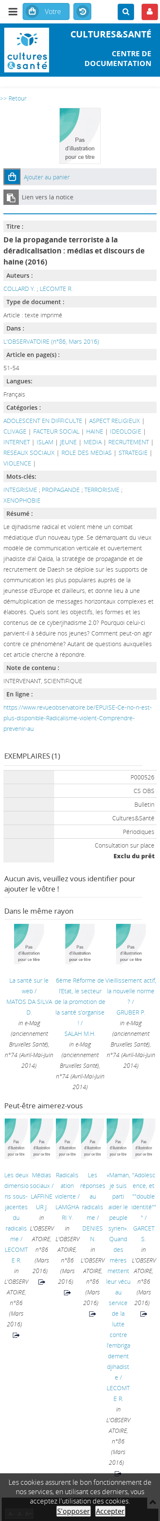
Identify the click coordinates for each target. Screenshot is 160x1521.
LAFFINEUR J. (41, 1201)
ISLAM (45, 442)
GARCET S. (143, 1233)
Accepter (110, 1511)
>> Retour (13, 98)
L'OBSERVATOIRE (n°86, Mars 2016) (51, 341)
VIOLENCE (17, 463)
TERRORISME (102, 490)
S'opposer (73, 1511)
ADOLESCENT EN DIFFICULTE (42, 421)
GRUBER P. (130, 1012)
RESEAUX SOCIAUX (29, 453)
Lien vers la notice (47, 197)
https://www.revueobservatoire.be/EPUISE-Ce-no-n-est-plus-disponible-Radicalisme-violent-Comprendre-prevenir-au (77, 718)
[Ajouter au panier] (11, 177)
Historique (82, 11)
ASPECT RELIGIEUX (114, 421)
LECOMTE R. (56, 289)
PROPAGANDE (61, 490)
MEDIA (93, 442)
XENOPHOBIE (22, 500)
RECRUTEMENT (128, 442)
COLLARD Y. (19, 289)
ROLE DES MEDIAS (86, 453)
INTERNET (16, 442)
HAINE (94, 431)
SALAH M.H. (80, 1033)
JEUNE (68, 442)
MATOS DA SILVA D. (29, 1007)
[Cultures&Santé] (26, 50)
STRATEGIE (133, 453)
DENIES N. (92, 1233)
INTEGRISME (21, 490)
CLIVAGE (14, 431)
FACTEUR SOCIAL (56, 431)
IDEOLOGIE (125, 431)
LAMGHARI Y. (67, 1212)
